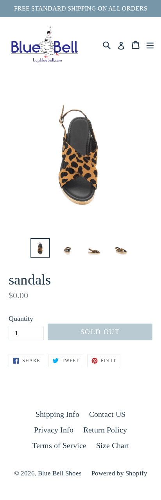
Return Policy (105, 429)
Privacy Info (53, 429)
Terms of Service (59, 445)
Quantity (21, 318)
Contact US (107, 414)
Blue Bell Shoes (60, 473)
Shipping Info (57, 414)
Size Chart (112, 445)
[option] (40, 248)
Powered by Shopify (119, 473)
